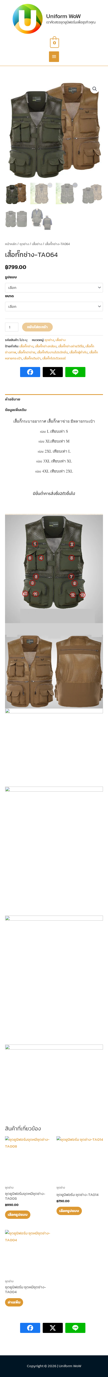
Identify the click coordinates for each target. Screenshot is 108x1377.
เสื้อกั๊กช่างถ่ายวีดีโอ (71, 346)
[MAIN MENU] (54, 56)
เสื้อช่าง (37, 243)
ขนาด (9, 296)
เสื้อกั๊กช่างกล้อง (46, 346)
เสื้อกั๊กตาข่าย (26, 352)
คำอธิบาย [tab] (12, 399)
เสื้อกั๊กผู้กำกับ (78, 352)
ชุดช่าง (24, 243)
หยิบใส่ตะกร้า (37, 327)
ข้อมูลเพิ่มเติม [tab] (15, 410)
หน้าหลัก (11, 243)
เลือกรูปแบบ (18, 1214)
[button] (94, 88)
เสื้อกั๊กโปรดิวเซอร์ (54, 358)
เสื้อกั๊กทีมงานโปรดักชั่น (52, 352)
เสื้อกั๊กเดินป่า (32, 358)
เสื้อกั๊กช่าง (26, 346)
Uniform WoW (63, 16)
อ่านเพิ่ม (14, 1302)
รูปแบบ (11, 277)
